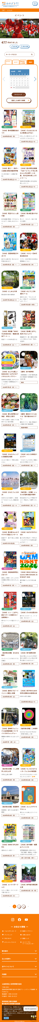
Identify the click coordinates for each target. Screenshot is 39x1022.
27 (22, 85)
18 (17, 83)
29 (27, 85)
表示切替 (25, 46)
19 (19, 83)
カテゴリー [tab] (8, 62)
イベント (9, 10)
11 (17, 81)
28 (25, 85)
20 (22, 83)
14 (25, 81)
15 (27, 81)
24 (14, 85)
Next (34, 29)
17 (14, 83)
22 (27, 83)
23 (11, 85)
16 (11, 83)
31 (14, 87)
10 (14, 81)
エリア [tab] (16, 62)
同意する (6, 1018)
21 (25, 83)
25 (17, 85)
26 (19, 85)
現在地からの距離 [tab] (22, 62)
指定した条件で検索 (18, 100)
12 (19, 81)
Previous (5, 29)
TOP (3, 10)
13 (22, 81)
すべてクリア (18, 94)
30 (11, 87)
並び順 (15, 46)
